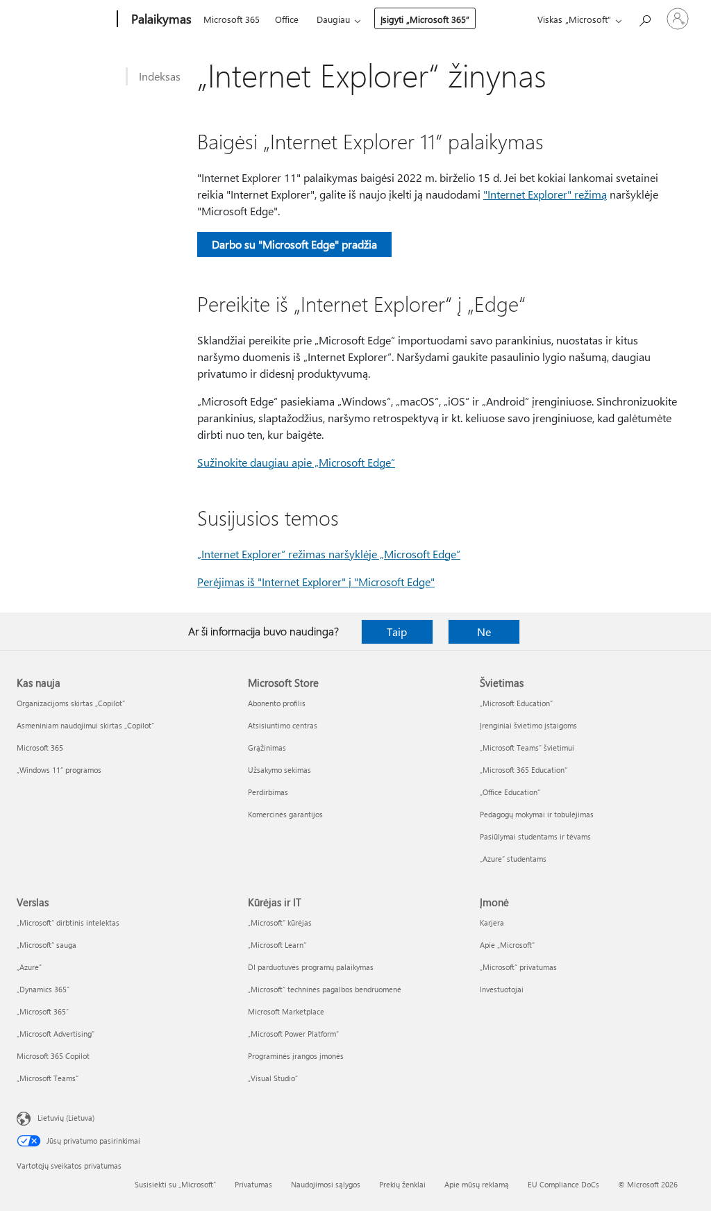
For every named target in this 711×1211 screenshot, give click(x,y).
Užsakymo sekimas (279, 770)
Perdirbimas (268, 792)
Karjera (492, 922)
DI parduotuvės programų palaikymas (311, 967)
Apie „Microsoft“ (507, 944)
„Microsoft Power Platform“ (293, 1033)
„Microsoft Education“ (516, 703)
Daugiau (333, 19)
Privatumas (253, 1184)
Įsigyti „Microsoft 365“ (424, 19)
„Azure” (29, 967)
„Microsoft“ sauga (46, 944)
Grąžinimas (267, 747)
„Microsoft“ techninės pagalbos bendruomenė (324, 989)
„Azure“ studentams (513, 858)
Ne (484, 631)
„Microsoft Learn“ (277, 944)
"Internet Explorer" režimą (545, 194)
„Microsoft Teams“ (47, 1078)
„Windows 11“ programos (59, 770)
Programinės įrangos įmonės (296, 1056)
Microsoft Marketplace (286, 1011)
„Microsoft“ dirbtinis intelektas (68, 922)
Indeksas (160, 76)
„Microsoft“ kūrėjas (280, 922)
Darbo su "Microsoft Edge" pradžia (294, 244)
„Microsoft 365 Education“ (523, 770)
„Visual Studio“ (273, 1078)
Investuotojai (502, 989)
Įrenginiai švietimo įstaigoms (528, 725)
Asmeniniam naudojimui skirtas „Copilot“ (85, 725)
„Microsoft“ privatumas (518, 967)
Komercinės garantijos (285, 814)
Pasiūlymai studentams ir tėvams (535, 836)
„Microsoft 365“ (43, 1011)
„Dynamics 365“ (43, 989)
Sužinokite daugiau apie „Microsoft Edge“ (296, 462)
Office (287, 19)
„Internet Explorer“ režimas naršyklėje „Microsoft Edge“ (328, 553)
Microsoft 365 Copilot (53, 1056)
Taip (397, 631)
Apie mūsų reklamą (476, 1184)
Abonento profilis (277, 703)
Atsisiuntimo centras (282, 725)
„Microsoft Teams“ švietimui (527, 747)
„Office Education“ (510, 792)
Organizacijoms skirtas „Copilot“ (71, 703)
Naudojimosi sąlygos (325, 1184)
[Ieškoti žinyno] (644, 17)
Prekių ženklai (402, 1184)
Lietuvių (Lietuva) (65, 1117)
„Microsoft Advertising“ (55, 1033)
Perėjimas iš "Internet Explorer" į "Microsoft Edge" (316, 581)
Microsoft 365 (231, 19)
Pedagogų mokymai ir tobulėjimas (537, 814)
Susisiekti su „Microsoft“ (175, 1184)
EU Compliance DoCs (563, 1184)
